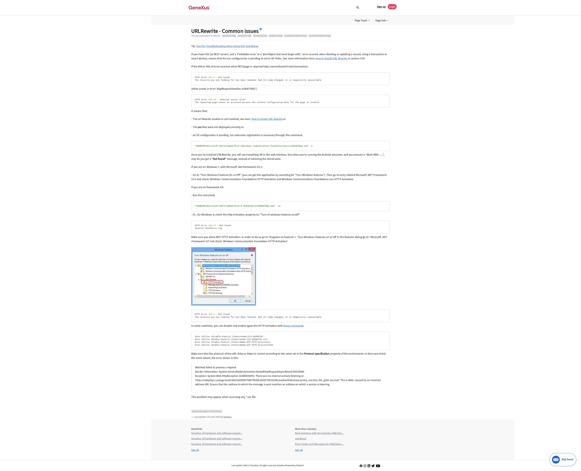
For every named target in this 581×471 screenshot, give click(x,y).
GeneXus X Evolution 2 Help (320, 36)
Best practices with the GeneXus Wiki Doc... (319, 433)
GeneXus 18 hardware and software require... (216, 433)
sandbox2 (300, 438)
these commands (293, 325)
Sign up (381, 6)
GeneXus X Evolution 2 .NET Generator (207, 411)
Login (392, 6)
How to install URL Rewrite (331, 58)
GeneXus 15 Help (275, 36)
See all (195, 450)
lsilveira (227, 416)
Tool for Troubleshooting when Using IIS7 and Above (227, 46)
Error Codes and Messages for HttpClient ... (319, 444)
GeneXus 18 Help (229, 36)
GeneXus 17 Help (244, 36)
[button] (362, 20)
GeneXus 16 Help (260, 36)
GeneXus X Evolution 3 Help (295, 36)
